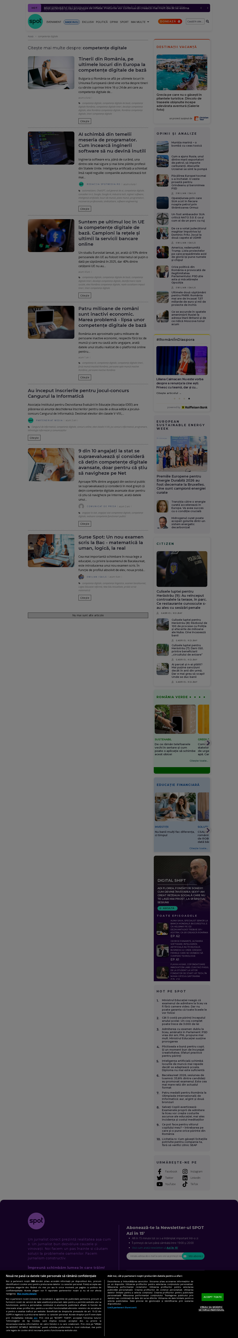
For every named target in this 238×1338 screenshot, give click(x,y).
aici (35, 1317)
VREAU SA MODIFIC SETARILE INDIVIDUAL (211, 1308)
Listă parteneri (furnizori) (121, 1307)
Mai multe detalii (27, 1293)
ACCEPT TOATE (213, 1297)
